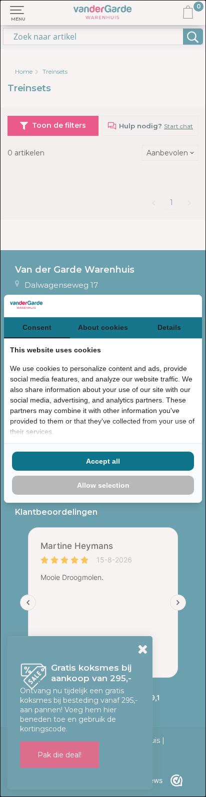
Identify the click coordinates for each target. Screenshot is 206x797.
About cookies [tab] (103, 327)
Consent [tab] (37, 327)
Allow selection (103, 485)
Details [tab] (169, 327)
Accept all (103, 461)
